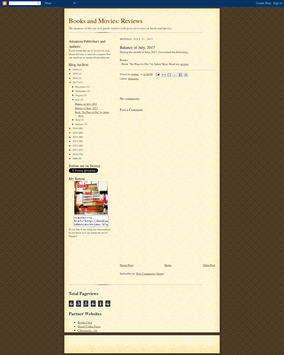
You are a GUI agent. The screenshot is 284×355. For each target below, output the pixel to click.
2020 (76, 69)
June (78, 119)
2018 (76, 78)
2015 (76, 132)
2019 (76, 73)
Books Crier (85, 322)
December (81, 86)
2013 (76, 141)
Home (168, 265)
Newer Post (126, 265)
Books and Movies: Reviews (105, 20)
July (77, 99)
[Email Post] (157, 74)
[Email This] (164, 75)
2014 (76, 137)
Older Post (209, 265)
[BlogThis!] (169, 75)
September (81, 91)
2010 (76, 154)
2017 (76, 82)
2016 (76, 128)
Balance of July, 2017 (86, 103)
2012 (76, 145)
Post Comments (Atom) (150, 274)
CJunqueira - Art (87, 330)
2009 (76, 158)
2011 (76, 149)
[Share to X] (175, 75)
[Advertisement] (153, 231)
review (184, 64)
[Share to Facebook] (180, 75)
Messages (133, 78)
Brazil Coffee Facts (89, 326)
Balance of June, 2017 (86, 108)
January (79, 124)
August (79, 95)
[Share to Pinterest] (186, 75)
